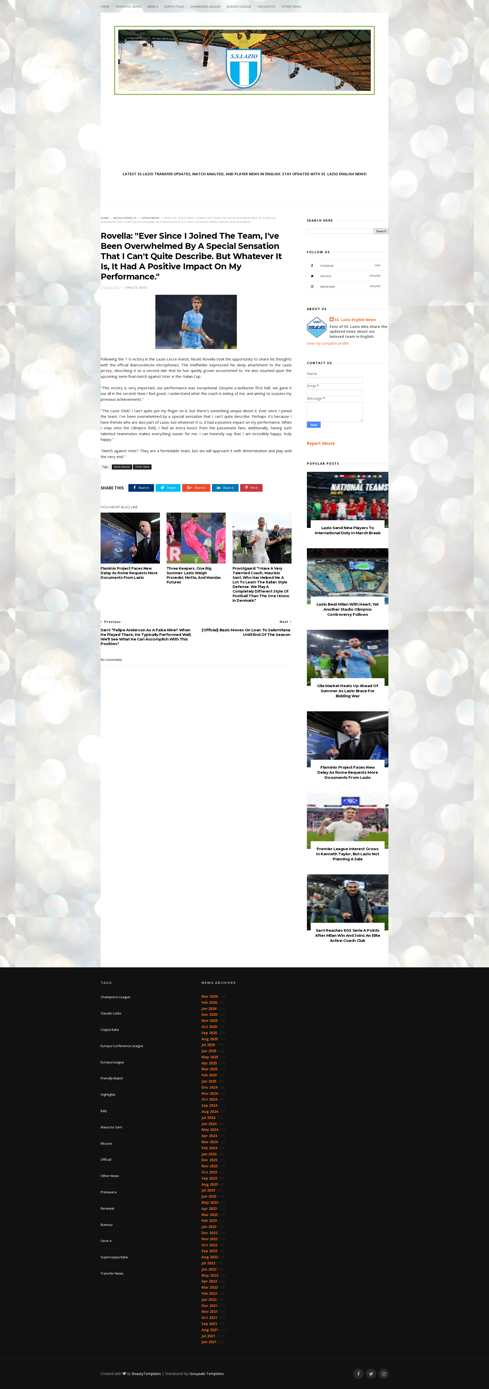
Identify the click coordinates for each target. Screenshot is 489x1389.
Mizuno (106, 1143)
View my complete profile (328, 343)
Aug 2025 (209, 1038)
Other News (291, 6)
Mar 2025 (209, 1068)
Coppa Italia (174, 6)
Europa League (239, 6)
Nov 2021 (209, 1311)
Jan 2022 (208, 1299)
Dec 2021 (209, 1305)
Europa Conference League (122, 1046)
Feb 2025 (209, 1075)
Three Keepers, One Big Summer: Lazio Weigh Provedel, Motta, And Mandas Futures (194, 575)
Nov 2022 (209, 1238)
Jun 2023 (208, 1196)
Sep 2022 (209, 1250)
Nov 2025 (209, 1020)
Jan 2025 (208, 1081)
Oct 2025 (209, 1026)
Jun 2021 (208, 1341)
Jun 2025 (208, 1050)
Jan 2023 (208, 1226)
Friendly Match (112, 1078)
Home (105, 6)
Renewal (107, 1208)
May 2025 (209, 1056)
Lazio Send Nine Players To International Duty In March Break (348, 530)
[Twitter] (371, 1374)
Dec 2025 (209, 1014)
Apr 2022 (209, 1281)
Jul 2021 (208, 1335)
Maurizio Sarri (111, 1127)
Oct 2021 (209, 1317)
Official (106, 1159)
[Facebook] (358, 1374)
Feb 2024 (209, 1147)
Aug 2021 (209, 1329)
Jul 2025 (208, 1044)
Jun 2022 (208, 1269)
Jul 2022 (208, 1263)
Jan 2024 (208, 1154)
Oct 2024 (209, 1099)
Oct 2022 (209, 1245)
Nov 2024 (209, 1093)
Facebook (350, 265)
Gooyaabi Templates (206, 1373)
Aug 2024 (209, 1111)
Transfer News (128, 6)
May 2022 (209, 1275)
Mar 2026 (209, 996)
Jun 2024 (208, 1123)
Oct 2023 (209, 1172)
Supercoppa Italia (114, 1257)
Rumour (107, 1224)
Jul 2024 (208, 1117)
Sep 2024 (209, 1105)
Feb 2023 (209, 1220)
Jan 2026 (208, 1008)
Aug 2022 (209, 1256)
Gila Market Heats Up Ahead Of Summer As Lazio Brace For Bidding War (347, 690)
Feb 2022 (209, 1293)
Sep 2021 (209, 1323)
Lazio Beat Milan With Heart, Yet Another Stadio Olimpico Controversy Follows (348, 609)
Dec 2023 (209, 1159)
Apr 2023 (209, 1208)
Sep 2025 (209, 1032)
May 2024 (209, 1129)
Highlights (266, 6)
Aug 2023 (209, 1184)
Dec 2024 (209, 1087)
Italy (104, 1110)
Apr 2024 (209, 1135)
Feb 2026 (209, 1002)
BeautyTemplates (146, 1373)
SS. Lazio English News (355, 319)
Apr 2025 (209, 1063)
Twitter (350, 276)
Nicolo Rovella (125, 218)
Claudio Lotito (111, 1013)
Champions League (205, 6)
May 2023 (209, 1202)
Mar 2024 (209, 1141)
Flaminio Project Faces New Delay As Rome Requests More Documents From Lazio (129, 573)
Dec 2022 (209, 1232)
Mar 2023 (209, 1214)
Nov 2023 (209, 1166)
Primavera (109, 1192)
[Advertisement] (244, 133)
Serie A (152, 6)
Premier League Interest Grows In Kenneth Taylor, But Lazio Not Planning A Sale (347, 853)
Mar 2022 (209, 1287)
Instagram (350, 286)
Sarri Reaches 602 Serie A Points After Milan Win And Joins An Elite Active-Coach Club (347, 935)
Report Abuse (321, 443)
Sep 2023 (209, 1178)
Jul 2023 (208, 1190)
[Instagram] (384, 1374)
